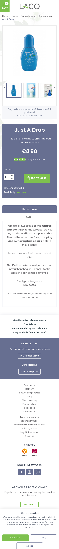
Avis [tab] (29, 217)
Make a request (29, 371)
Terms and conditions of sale (29, 424)
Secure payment (29, 420)
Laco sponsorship (29, 417)
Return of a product (29, 392)
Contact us (29, 385)
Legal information (29, 432)
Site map (29, 436)
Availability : (10, 192)
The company (29, 400)
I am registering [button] (29, 356)
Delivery (29, 388)
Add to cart (39, 178)
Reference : (10, 187)
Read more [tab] (29, 209)
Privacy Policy (29, 428)
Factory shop (29, 404)
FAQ (30, 396)
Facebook (29, 407)
